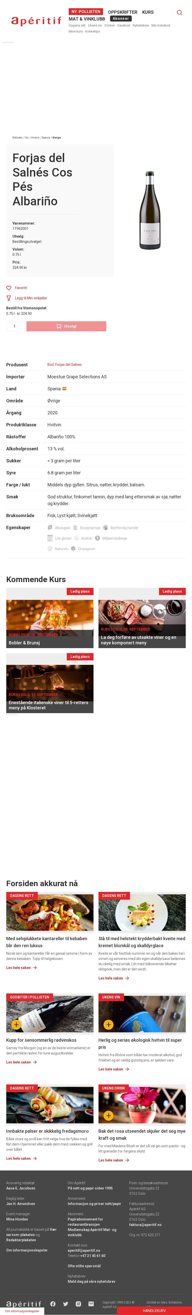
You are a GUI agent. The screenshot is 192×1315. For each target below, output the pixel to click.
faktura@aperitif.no (145, 1225)
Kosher (87, 538)
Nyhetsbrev (141, 25)
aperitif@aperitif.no (84, 1250)
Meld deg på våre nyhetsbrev (91, 1281)
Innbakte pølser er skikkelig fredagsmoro (47, 1131)
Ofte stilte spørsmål (84, 1266)
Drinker (109, 25)
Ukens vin (95, 25)
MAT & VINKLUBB (87, 19)
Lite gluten (63, 538)
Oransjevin (86, 549)
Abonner (121, 19)
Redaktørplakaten (21, 1240)
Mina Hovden (17, 1219)
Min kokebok (161, 25)
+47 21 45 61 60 (92, 1256)
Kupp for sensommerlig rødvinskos (41, 1040)
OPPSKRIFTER (122, 12)
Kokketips (92, 31)
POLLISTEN (89, 11)
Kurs (148, 12)
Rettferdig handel (124, 528)
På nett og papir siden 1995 (90, 1188)
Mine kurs (76, 31)
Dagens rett (77, 25)
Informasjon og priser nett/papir (94, 1204)
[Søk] (179, 13)
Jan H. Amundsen (20, 1204)
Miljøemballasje (114, 538)
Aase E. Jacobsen (20, 1188)
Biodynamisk (90, 528)
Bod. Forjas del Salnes (65, 365)
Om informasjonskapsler (27, 1250)
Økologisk (62, 528)
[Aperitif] (36, 22)
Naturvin (61, 549)
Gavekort (123, 25)
